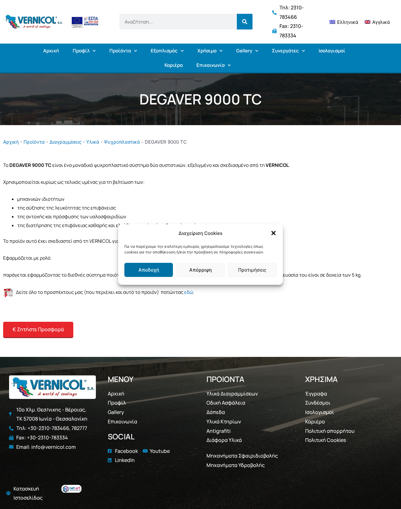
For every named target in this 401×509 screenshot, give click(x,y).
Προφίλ (81, 50)
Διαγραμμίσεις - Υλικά (74, 142)
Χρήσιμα (206, 50)
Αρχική (51, 50)
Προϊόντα (120, 50)
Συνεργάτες (285, 50)
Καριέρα (173, 65)
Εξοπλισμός (164, 50)
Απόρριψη (200, 270)
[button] (273, 233)
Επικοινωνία (210, 65)
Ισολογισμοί (332, 50)
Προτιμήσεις (252, 270)
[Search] (245, 21)
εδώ (188, 292)
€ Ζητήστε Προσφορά (38, 329)
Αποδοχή (148, 270)
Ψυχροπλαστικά (122, 142)
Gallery (244, 50)
